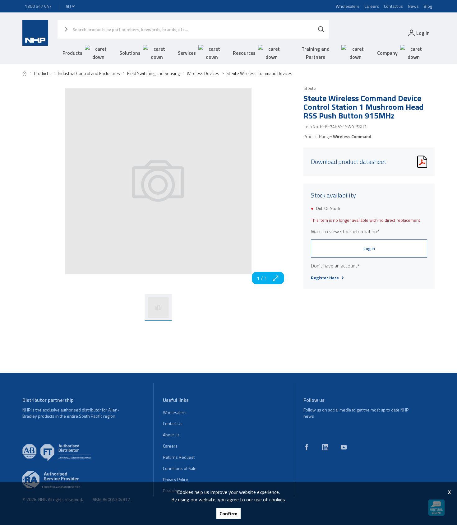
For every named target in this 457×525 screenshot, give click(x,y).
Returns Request (179, 457)
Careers (371, 6)
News (413, 6)
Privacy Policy (175, 479)
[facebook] (306, 447)
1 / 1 (262, 278)
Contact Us (172, 423)
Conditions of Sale (179, 468)
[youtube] (344, 447)
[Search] (321, 29)
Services (187, 53)
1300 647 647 (38, 6)
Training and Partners (316, 53)
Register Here (325, 278)
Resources (244, 53)
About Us (171, 434)
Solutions (130, 53)
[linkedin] (325, 447)
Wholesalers (347, 6)
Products (72, 53)
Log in (369, 248)
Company (387, 53)
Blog (428, 6)
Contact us (393, 6)
